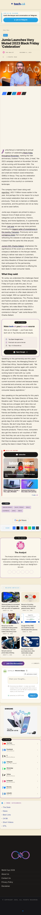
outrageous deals (8, 235)
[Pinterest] (18, 93)
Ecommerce (6, 510)
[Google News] (20, 520)
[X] (9, 93)
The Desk (6, 807)
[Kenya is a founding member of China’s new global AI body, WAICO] (30, 597)
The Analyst (10, 52)
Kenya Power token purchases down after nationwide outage (28, 651)
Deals (28, 507)
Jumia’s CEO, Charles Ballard (13, 246)
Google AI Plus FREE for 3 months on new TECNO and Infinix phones (29, 627)
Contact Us (6, 878)
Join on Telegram (21, 20)
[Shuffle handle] (26, 670)
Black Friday (19, 507)
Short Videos (8, 822)
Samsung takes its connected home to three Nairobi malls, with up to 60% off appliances (11, 606)
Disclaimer (5, 886)
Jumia (14, 510)
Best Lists (7, 815)
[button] (20, 468)
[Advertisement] (20, 124)
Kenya (20, 510)
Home (4, 30)
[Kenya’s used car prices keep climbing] (11, 643)
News (8, 30)
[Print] (37, 527)
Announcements (7, 507)
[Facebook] (4, 93)
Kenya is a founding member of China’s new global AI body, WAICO (28, 606)
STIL (5, 826)
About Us (5, 874)
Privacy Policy (7, 882)
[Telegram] (33, 527)
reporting (5, 192)
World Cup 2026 (8, 870)
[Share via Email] (23, 93)
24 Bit (5, 818)
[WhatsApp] (29, 527)
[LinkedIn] (14, 93)
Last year (10, 226)
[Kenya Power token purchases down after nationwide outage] (30, 642)
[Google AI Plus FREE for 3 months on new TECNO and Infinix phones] (30, 618)
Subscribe (22, 454)
